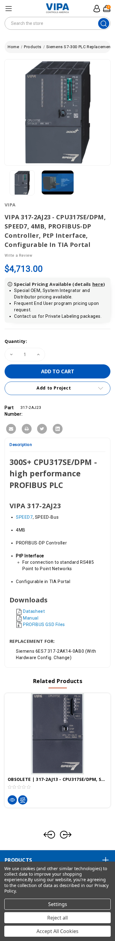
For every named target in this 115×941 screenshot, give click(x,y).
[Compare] (22, 800)
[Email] (11, 429)
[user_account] (95, 8)
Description (21, 444)
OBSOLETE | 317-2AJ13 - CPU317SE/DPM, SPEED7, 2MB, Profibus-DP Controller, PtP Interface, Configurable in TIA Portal (57, 779)
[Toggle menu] (8, 8)
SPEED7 (24, 517)
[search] (103, 23)
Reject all (57, 917)
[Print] (27, 429)
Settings (57, 904)
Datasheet (34, 611)
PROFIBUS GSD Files (44, 624)
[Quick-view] (12, 800)
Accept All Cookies (57, 931)
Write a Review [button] (18, 255)
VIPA (10, 205)
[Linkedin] (58, 429)
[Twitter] (42, 429)
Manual (31, 618)
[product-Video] (57, 182)
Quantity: (16, 341)
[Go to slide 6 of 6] (49, 834)
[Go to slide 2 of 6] (65, 834)
